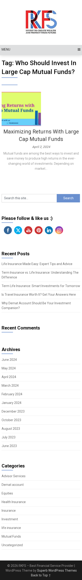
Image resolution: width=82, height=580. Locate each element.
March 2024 (10, 385)
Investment (10, 519)
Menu (6, 49)
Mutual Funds (11, 536)
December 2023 (13, 411)
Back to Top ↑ (41, 575)
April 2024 (9, 377)
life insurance (11, 528)
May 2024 (9, 368)
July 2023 (8, 437)
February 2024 (12, 394)
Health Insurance (14, 502)
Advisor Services (14, 476)
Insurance (9, 510)
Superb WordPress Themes (57, 570)
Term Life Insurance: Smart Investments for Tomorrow (41, 286)
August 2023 (11, 428)
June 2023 (9, 446)
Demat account (13, 485)
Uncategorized (12, 545)
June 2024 (9, 359)
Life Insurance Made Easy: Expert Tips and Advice (37, 264)
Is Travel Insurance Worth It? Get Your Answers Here (39, 294)
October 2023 (11, 420)
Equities (7, 493)
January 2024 (11, 403)
